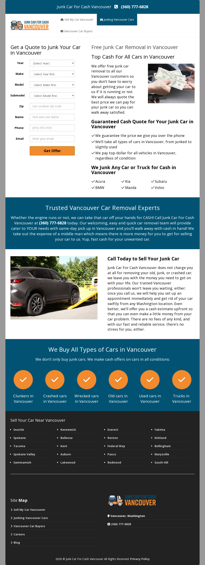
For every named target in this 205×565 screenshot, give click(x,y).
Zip (21, 106)
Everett (113, 430)
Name (19, 117)
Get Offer (52, 150)
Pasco (112, 454)
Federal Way (116, 446)
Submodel (17, 95)
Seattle (18, 430)
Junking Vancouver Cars (31, 518)
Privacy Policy (140, 559)
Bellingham (163, 446)
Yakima (160, 430)
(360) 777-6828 (121, 524)
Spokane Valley (24, 454)
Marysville (162, 454)
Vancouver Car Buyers (29, 526)
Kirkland (160, 438)
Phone (19, 128)
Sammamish (22, 462)
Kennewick (68, 430)
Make (20, 74)
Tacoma (19, 446)
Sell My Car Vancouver (29, 510)
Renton (113, 438)
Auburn (65, 454)
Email (20, 138)
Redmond (114, 462)
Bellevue (66, 438)
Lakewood (67, 462)
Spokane (19, 438)
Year (20, 63)
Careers (19, 534)
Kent (63, 446)
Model (19, 84)
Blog (17, 542)
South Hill (161, 462)
